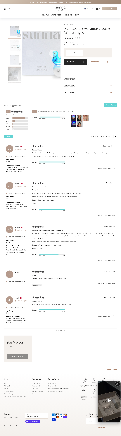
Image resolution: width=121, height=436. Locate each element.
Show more (59, 330)
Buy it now (71, 61)
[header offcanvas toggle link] (5, 8)
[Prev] (109, 369)
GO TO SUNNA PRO (109, 9)
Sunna (13, 417)
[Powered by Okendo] (12, 106)
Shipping (67, 44)
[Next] (115, 369)
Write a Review (111, 105)
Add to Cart (95, 61)
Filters (9, 136)
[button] (9, 9)
